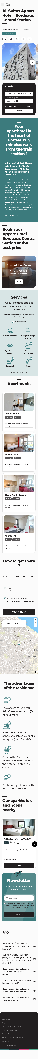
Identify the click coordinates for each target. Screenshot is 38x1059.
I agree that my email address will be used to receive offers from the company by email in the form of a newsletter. (20, 905)
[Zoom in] (35, 619)
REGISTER (19, 914)
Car (31, 576)
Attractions (19, 623)
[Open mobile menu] (2, 4)
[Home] (9, 4)
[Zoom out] (35, 622)
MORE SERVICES (17, 373)
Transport (20, 576)
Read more (9, 216)
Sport (8, 623)
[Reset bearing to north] (35, 625)
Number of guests (12, 98)
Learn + (19, 865)
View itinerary (19, 612)
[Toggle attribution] (36, 672)
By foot (6, 576)
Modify (19, 111)
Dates (7, 90)
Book (19, 281)
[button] (32, 62)
